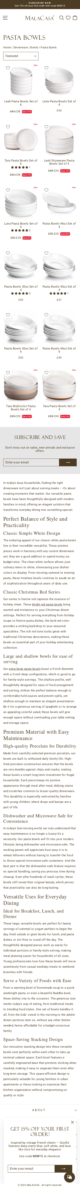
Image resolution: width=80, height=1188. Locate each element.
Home (7, 47)
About (39, 1110)
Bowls (34, 47)
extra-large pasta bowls (24, 669)
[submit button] (63, 1169)
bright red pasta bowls (47, 604)
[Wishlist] (68, 17)
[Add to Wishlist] (8, 67)
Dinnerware (20, 47)
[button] (20, 167)
